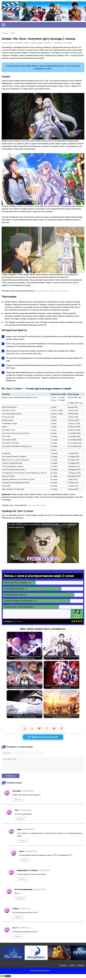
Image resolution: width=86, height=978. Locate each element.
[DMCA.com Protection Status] (5, 977)
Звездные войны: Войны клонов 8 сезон (51, 291)
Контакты (63, 965)
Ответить (18, 800)
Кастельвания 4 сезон (36, 505)
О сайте (72, 965)
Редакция (80, 965)
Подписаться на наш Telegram (44, 737)
